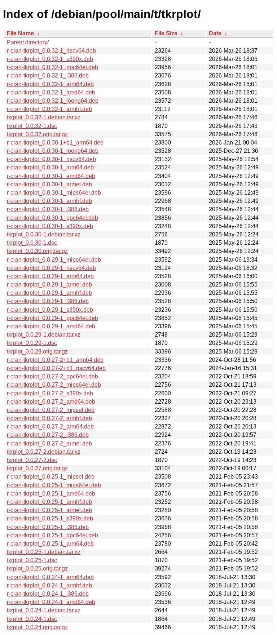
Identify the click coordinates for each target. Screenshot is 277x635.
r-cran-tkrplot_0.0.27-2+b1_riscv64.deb (56, 368)
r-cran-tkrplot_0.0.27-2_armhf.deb (49, 418)
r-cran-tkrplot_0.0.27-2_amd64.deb (51, 402)
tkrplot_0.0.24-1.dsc (32, 619)
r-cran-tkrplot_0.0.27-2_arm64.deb (50, 426)
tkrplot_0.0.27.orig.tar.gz (37, 468)
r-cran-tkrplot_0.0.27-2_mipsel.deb (50, 410)
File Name (20, 33)
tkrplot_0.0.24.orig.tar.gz (37, 627)
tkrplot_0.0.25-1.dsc (32, 560)
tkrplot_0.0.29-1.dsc (32, 343)
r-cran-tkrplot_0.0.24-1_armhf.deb (49, 585)
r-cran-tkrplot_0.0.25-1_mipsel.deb (50, 477)
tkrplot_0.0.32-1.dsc (32, 126)
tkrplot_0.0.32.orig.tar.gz (37, 134)
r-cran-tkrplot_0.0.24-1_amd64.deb (51, 602)
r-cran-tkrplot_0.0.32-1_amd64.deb (51, 92)
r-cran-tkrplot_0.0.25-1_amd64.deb (51, 493)
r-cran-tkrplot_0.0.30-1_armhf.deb (49, 201)
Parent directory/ (28, 42)
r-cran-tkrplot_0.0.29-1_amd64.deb (51, 326)
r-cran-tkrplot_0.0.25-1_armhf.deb (49, 502)
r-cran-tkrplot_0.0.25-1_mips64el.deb (54, 485)
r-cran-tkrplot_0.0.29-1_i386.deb (48, 301)
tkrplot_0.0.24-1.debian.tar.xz (43, 610)
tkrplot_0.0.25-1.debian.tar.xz (43, 552)
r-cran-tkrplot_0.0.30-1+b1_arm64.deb (55, 142)
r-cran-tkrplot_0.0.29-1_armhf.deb (49, 293)
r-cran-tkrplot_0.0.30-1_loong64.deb (52, 151)
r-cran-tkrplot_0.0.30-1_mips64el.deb (54, 193)
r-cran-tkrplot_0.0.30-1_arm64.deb (50, 167)
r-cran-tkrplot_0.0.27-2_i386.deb (48, 435)
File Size (166, 33)
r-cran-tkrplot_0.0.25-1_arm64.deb (50, 544)
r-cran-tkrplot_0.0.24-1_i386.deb (48, 594)
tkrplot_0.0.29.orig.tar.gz (37, 351)
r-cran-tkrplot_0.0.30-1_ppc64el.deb (52, 218)
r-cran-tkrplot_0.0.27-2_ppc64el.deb (52, 376)
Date (215, 33)
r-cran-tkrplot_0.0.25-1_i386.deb (48, 527)
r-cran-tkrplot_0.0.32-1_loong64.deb (52, 101)
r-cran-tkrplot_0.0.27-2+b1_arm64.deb (55, 360)
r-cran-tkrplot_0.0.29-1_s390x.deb (50, 310)
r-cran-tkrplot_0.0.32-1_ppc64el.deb (52, 67)
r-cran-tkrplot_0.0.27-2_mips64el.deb (54, 385)
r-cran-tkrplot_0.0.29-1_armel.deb (49, 284)
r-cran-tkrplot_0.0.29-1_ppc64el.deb (52, 318)
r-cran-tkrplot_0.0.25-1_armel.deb (49, 510)
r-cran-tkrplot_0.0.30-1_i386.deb (48, 209)
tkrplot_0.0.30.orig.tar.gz (37, 251)
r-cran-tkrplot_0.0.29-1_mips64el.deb (54, 260)
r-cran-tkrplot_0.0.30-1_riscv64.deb (51, 159)
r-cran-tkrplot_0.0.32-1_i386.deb (48, 75)
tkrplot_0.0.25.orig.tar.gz (37, 568)
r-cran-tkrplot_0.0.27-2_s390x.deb (50, 393)
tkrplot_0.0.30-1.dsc (32, 243)
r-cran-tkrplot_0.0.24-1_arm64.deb (50, 577)
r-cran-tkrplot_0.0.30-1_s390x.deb (50, 226)
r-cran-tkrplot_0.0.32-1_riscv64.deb (51, 51)
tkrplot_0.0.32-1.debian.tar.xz (43, 117)
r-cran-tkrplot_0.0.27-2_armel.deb (49, 443)
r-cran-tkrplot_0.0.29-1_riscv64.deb (51, 268)
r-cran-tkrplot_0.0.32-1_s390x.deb (50, 59)
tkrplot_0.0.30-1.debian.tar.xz (43, 234)
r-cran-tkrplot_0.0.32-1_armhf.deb (49, 109)
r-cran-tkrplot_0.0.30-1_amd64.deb (51, 176)
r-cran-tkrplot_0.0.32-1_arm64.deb (50, 84)
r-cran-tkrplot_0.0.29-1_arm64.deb (50, 276)
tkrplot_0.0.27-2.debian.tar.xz (43, 452)
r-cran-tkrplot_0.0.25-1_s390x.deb (50, 518)
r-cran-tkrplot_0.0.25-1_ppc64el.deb (52, 535)
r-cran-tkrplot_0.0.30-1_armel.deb (49, 184)
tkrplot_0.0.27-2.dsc (32, 460)
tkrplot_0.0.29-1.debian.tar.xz (43, 335)
